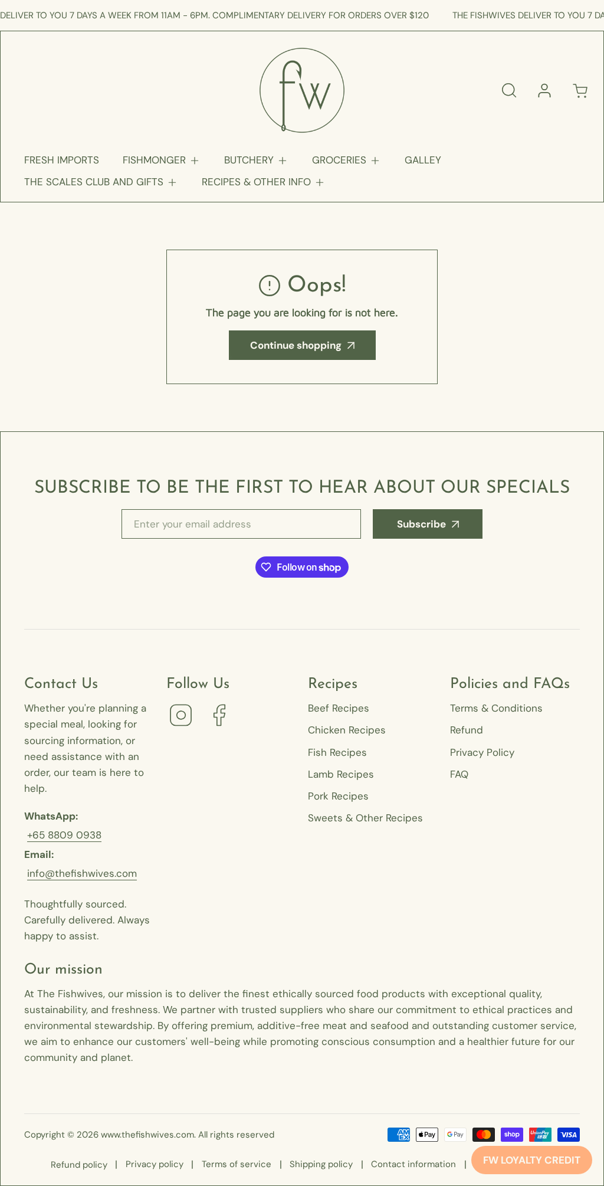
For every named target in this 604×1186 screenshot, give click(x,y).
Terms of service (236, 1164)
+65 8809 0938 (64, 834)
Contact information (413, 1164)
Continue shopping (296, 345)
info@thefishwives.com (82, 873)
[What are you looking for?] (509, 90)
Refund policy (79, 1165)
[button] (161, 160)
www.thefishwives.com (147, 1135)
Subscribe (421, 523)
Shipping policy (321, 1164)
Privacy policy (154, 1164)
